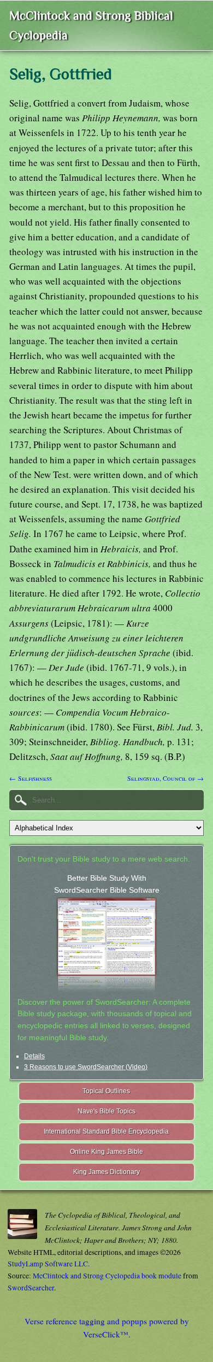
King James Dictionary (106, 1172)
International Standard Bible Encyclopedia (106, 1131)
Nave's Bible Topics (106, 1111)
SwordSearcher (31, 1288)
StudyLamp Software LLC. (49, 1264)
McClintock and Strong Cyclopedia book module (107, 1276)
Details (34, 1056)
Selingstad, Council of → (165, 778)
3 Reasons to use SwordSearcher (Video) (85, 1067)
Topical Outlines (106, 1091)
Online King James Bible (106, 1151)
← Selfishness (30, 778)
